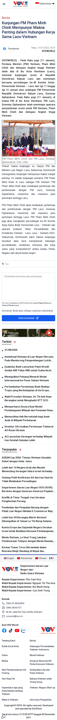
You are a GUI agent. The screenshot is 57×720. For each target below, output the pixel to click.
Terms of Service (8, 305)
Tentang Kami (8, 640)
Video (5, 655)
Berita (6, 18)
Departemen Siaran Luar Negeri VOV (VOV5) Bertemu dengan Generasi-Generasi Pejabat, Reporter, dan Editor (28, 489)
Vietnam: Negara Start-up (42, 687)
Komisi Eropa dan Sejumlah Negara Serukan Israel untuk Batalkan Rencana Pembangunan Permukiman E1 (27, 529)
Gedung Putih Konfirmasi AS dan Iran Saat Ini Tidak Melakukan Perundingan (27, 479)
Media (5, 661)
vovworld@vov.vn (14, 616)
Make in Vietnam (10, 700)
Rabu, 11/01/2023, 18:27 (43, 48)
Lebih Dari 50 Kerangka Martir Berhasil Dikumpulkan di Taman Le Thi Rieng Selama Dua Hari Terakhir (26, 519)
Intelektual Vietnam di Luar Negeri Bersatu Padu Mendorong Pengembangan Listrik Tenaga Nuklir (29, 358)
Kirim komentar (26, 318)
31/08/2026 (11, 349)
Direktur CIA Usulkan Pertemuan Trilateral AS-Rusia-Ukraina (29, 428)
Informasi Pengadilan (41, 700)
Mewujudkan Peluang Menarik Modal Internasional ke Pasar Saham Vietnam (27, 378)
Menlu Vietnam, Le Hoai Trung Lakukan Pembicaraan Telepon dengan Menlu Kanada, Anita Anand (27, 539)
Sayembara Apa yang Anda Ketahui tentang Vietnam (12, 690)
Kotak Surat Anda (10, 646)
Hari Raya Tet (8, 678)
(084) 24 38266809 (15, 603)
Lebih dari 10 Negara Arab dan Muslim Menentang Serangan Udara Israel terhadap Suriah (27, 469)
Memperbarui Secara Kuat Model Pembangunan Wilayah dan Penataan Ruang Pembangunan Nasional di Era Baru (29, 408)
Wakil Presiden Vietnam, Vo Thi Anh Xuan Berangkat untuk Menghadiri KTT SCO (28, 398)
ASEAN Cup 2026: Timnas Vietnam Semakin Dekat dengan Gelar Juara (26, 459)
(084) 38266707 (13, 607)
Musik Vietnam (37, 655)
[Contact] (3, 716)
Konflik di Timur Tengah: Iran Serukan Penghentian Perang (23, 499)
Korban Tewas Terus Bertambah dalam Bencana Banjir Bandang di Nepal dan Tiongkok (24, 549)
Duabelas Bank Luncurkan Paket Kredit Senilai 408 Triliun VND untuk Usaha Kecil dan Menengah (28, 368)
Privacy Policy (43, 303)
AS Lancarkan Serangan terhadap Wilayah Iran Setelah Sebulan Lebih (28, 438)
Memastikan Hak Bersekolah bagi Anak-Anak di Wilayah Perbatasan (27, 418)
